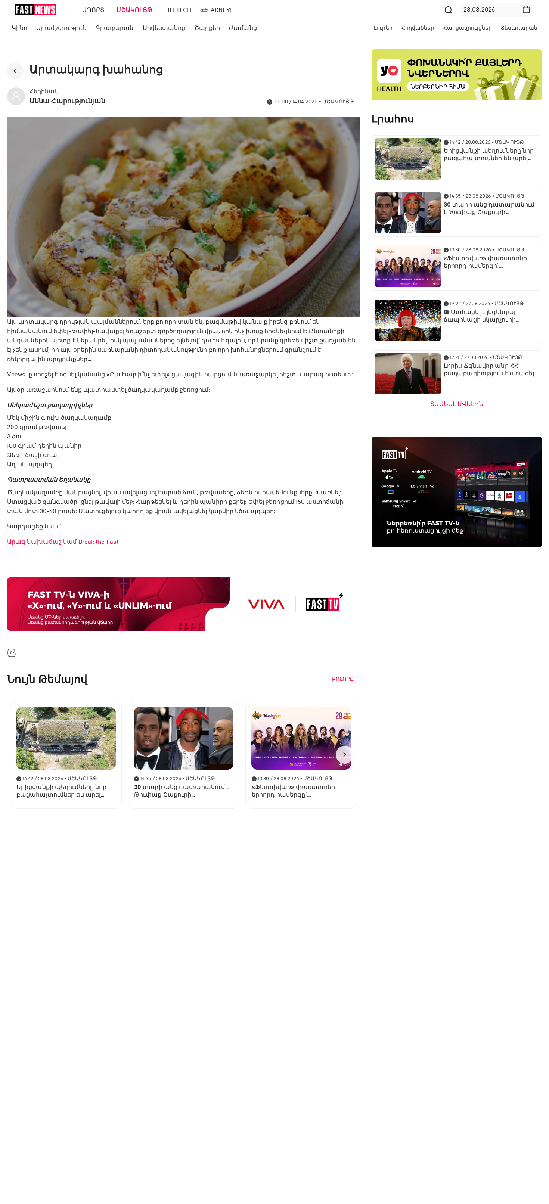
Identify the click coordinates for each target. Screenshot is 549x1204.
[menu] (259, 9)
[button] (526, 9)
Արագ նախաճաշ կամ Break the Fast (63, 541)
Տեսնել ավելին (456, 404)
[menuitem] (92, 10)
